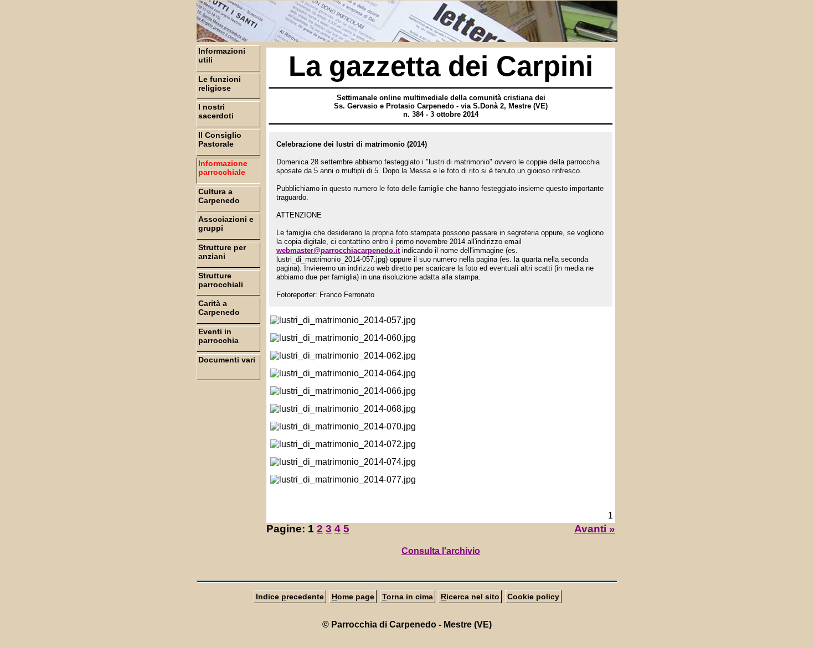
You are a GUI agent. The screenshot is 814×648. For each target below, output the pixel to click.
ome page (353, 596)
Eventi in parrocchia (218, 336)
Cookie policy (533, 596)
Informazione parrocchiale (223, 168)
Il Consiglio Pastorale (219, 139)
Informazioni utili (221, 55)
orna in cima (407, 596)
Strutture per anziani (222, 252)
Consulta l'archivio (440, 551)
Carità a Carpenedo (219, 308)
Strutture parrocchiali (220, 280)
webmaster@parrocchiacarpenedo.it (338, 250)
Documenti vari (226, 359)
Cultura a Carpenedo (219, 196)
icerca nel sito (470, 596)
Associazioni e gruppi (226, 223)
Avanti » (594, 529)
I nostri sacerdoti (216, 111)
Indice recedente (290, 596)
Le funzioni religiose (219, 83)
